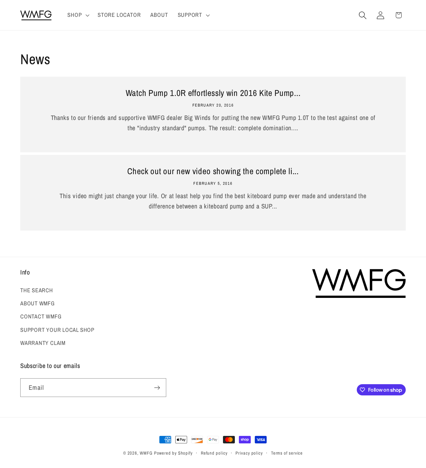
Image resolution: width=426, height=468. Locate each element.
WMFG (146, 453)
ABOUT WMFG (37, 303)
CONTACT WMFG (40, 316)
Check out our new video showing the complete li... (213, 171)
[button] (78, 15)
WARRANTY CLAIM (42, 343)
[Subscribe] (157, 387)
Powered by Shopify (173, 453)
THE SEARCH (36, 290)
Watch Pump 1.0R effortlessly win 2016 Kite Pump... (213, 93)
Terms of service (287, 453)
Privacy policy (249, 453)
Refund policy (214, 453)
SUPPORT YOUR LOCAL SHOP (57, 330)
